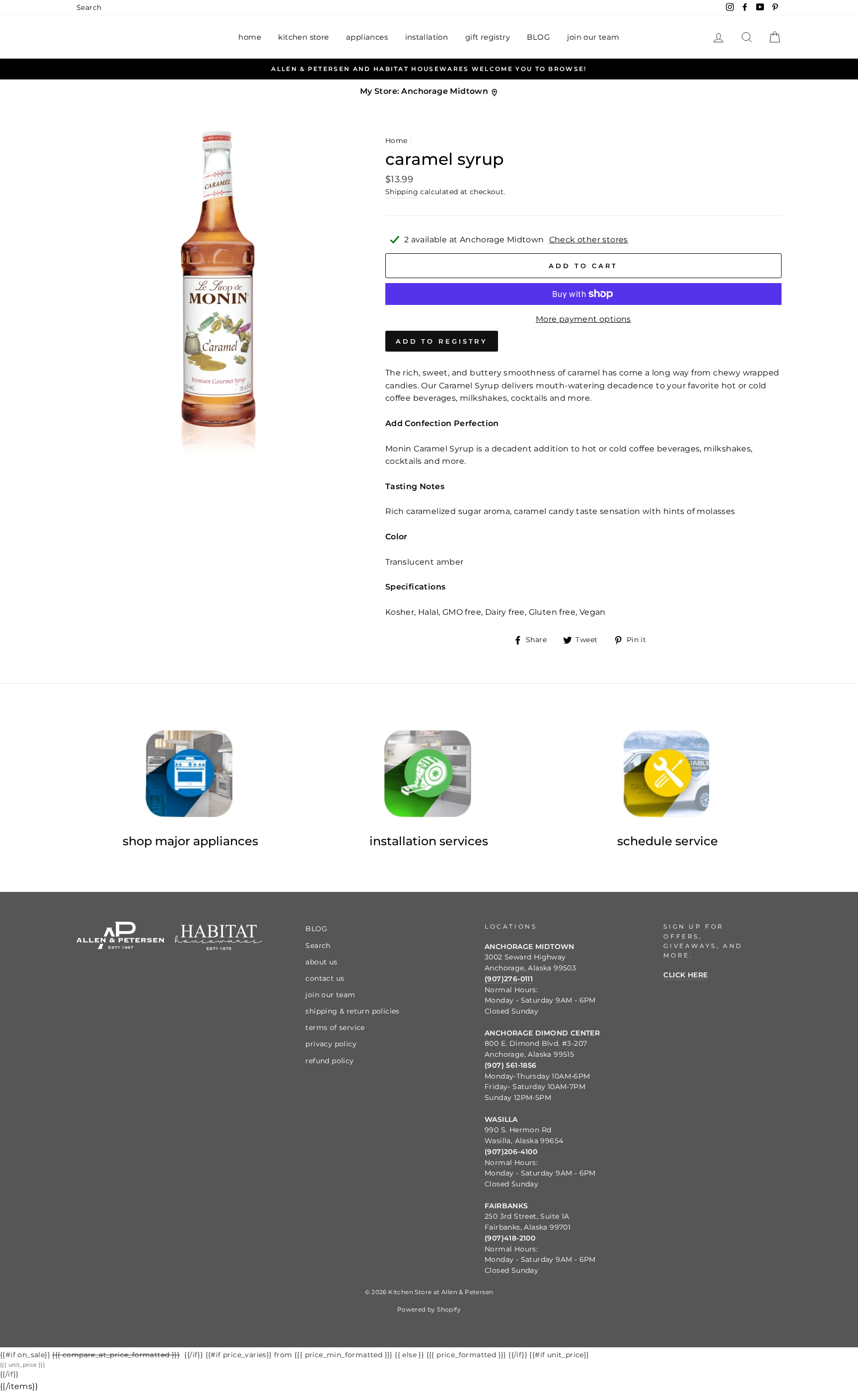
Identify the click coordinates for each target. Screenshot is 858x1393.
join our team (593, 37)
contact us (324, 978)
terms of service (334, 1027)
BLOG (538, 37)
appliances (367, 37)
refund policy (329, 1061)
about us (321, 962)
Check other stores (588, 239)
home (249, 37)
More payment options (583, 319)
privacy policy (331, 1044)
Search (88, 7)
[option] (429, 69)
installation (426, 37)
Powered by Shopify (429, 1309)
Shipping (401, 192)
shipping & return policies (352, 1011)
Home (396, 141)
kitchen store (303, 37)
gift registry (487, 37)
